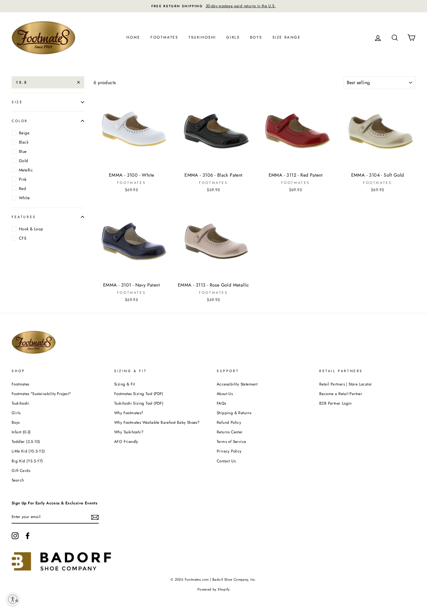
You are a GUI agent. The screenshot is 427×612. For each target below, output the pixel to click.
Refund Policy (229, 422)
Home (133, 37)
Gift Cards (21, 470)
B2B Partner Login (335, 403)
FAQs (221, 403)
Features (24, 217)
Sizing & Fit (124, 384)
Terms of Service (231, 441)
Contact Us (226, 461)
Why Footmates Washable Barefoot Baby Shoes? (157, 422)
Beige (24, 133)
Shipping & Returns (234, 413)
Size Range (286, 37)
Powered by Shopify (213, 589)
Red (22, 188)
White (24, 198)
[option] (213, 6)
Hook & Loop (31, 229)
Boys (256, 37)
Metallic (26, 170)
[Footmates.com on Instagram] (15, 535)
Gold (23, 161)
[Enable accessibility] (13, 599)
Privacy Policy (229, 451)
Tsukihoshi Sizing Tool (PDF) (138, 403)
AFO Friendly (126, 441)
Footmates (164, 37)
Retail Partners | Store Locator (345, 384)
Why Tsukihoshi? (128, 432)
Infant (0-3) (21, 432)
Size (17, 102)
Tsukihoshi (202, 37)
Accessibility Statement (237, 384)
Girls (233, 37)
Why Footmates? (128, 413)
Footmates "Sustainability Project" (41, 393)
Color (20, 120)
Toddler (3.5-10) (26, 441)
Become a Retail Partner (340, 393)
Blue (23, 151)
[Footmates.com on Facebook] (27, 535)
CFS (22, 238)
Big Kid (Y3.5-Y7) (27, 461)
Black (23, 142)
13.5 (21, 82)
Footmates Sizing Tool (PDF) (138, 393)
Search (18, 480)
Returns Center (230, 432)
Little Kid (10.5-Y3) (28, 451)
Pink (23, 179)
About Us (225, 393)
